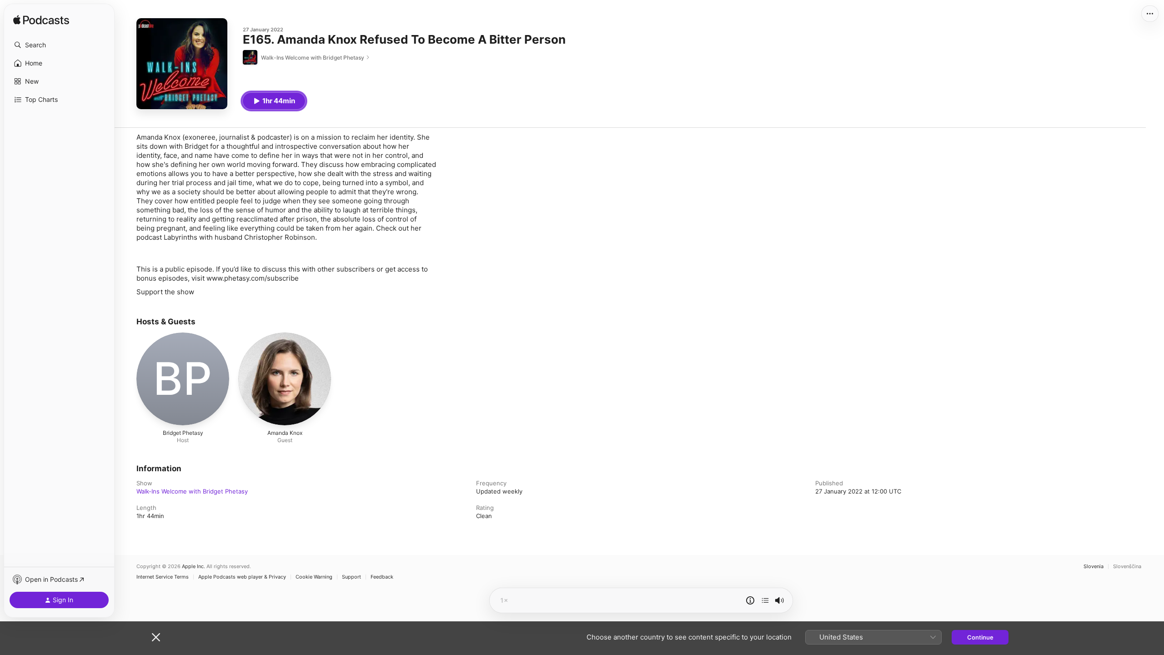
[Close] (156, 637)
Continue (980, 637)
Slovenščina (1127, 566)
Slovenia (1094, 566)
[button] (59, 45)
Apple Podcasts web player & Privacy (242, 576)
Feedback (382, 576)
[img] (41, 20)
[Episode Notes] (750, 600)
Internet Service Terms (162, 576)
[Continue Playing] (765, 600)
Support (351, 576)
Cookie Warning (314, 576)
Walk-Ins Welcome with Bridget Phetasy (192, 491)
